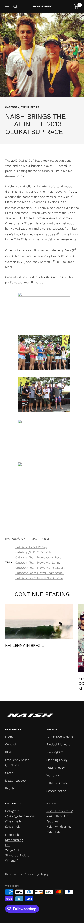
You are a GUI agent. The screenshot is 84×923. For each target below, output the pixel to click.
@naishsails (13, 821)
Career (9, 773)
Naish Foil (53, 831)
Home (9, 736)
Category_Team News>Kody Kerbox (39, 573)
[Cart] (76, 6)
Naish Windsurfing (58, 826)
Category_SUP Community (33, 552)
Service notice (56, 791)
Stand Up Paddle (17, 855)
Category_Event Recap (22, 107)
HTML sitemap (56, 783)
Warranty (52, 775)
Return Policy (55, 767)
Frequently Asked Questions (17, 762)
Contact (10, 744)
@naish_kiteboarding (19, 816)
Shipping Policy (56, 760)
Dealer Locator (15, 780)
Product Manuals (58, 744)
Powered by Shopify (36, 874)
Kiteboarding (14, 840)
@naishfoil (12, 826)
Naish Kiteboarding (59, 811)
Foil (7, 845)
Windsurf (11, 860)
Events (10, 788)
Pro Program (54, 752)
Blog (8, 752)
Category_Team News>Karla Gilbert (39, 567)
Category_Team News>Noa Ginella (39, 578)
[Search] (15, 6)
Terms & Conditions (59, 736)
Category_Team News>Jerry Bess (38, 557)
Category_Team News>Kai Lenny (37, 562)
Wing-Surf (12, 850)
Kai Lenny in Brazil (24, 645)
